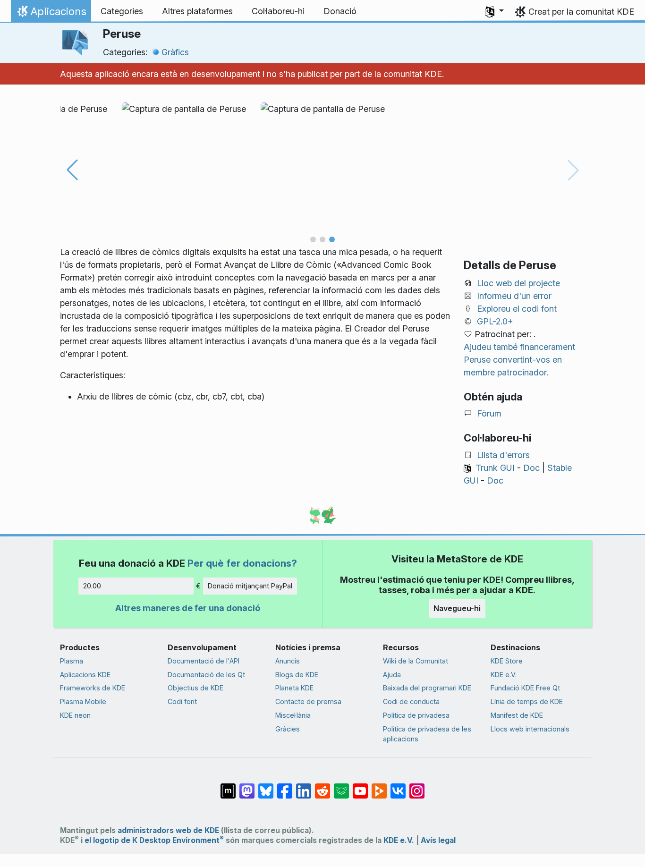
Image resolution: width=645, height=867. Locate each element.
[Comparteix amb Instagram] (416, 786)
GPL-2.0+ (495, 321)
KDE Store (507, 661)
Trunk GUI (495, 468)
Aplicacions (50, 14)
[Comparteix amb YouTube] (360, 786)
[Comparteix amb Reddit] (322, 786)
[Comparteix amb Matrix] (228, 786)
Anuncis (287, 661)
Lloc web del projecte (518, 283)
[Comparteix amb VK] (398, 786)
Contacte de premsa (308, 701)
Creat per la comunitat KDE (581, 12)
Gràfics (175, 52)
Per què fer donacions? (242, 563)
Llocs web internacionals (530, 729)
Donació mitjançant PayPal (250, 586)
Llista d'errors (503, 455)
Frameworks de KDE (92, 688)
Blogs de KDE (296, 675)
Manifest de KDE (517, 715)
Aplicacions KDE (85, 675)
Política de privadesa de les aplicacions (427, 734)
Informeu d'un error (514, 296)
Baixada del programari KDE (427, 688)
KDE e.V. (504, 675)
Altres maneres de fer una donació (187, 608)
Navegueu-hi (457, 608)
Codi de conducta (411, 701)
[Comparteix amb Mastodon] (247, 786)
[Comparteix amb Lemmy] (341, 786)
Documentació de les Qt (206, 675)
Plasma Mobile (83, 701)
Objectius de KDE (195, 688)
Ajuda (392, 675)
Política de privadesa (416, 715)
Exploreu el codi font (517, 309)
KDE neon (75, 715)
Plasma (71, 661)
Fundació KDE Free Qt (525, 688)
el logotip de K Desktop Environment (154, 840)
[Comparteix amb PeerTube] (379, 786)
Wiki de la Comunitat (415, 661)
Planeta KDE (294, 688)
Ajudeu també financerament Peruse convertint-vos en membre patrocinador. (519, 359)
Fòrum (489, 413)
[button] (494, 11)
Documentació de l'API (203, 661)
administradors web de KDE (168, 830)
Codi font (182, 701)
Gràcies (287, 729)
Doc (531, 468)
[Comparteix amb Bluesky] (265, 786)
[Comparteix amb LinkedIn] (303, 786)
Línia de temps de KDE (527, 701)
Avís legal (438, 840)
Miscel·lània (293, 715)
